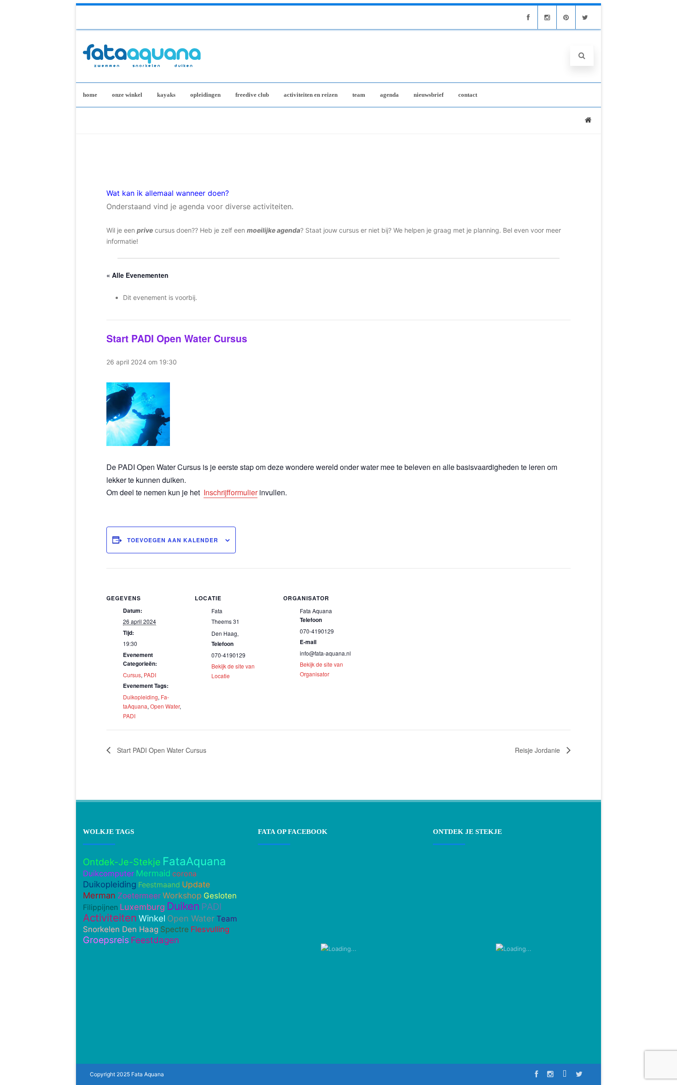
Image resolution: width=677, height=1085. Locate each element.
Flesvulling (210, 929)
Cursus (132, 675)
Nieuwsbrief (429, 94)
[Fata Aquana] (142, 68)
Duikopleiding (140, 697)
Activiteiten (110, 918)
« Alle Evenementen (137, 275)
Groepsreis (106, 939)
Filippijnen (100, 907)
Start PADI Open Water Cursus (160, 750)
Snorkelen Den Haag (120, 929)
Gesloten (220, 895)
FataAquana (194, 861)
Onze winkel (127, 94)
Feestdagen (155, 940)
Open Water (165, 706)
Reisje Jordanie (538, 750)
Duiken (183, 906)
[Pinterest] (566, 17)
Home (90, 94)
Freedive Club (252, 94)
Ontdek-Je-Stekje (122, 862)
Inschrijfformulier (230, 492)
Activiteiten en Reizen (311, 94)
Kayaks (166, 94)
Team (358, 94)
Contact (467, 94)
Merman (99, 895)
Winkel (152, 918)
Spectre (174, 929)
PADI (150, 675)
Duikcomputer (108, 873)
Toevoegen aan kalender (172, 540)
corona (184, 873)
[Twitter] (585, 17)
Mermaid (153, 873)
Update (196, 884)
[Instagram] (547, 17)
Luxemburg (142, 907)
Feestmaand (159, 884)
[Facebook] (528, 17)
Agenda (389, 94)
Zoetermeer (139, 895)
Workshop (182, 895)
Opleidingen (205, 94)
